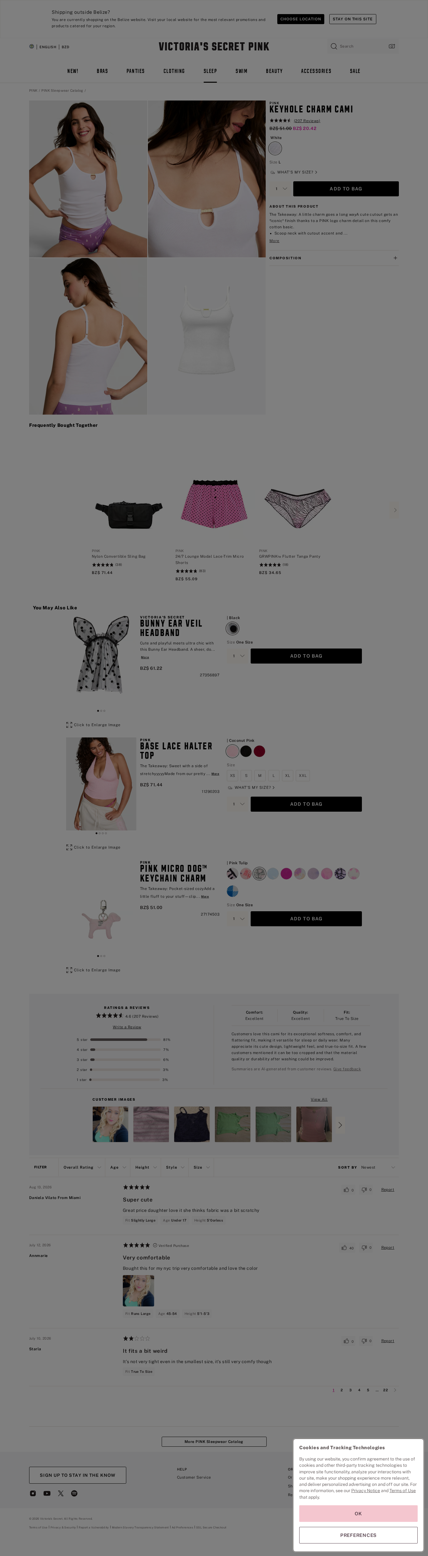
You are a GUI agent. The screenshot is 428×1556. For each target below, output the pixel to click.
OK (358, 1513)
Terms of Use (402, 1490)
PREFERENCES (358, 1535)
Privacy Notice (365, 1490)
